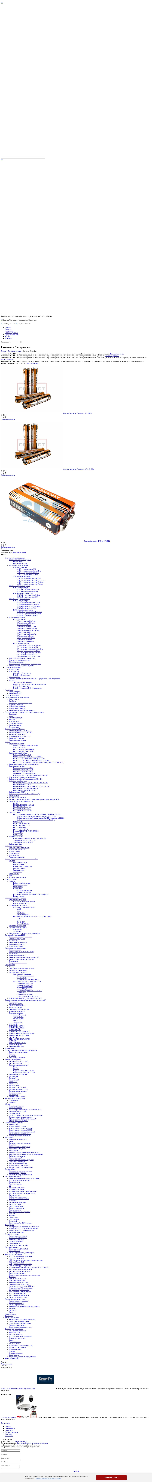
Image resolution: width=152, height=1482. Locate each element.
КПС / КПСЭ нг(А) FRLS (22, 809)
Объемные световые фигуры (19, 1009)
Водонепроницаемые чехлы (19, 1290)
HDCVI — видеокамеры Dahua (28, 589)
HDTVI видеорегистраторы (23, 610)
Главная (8, 327)
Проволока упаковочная (17, 1202)
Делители (12, 1102)
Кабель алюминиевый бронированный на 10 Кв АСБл (36, 816)
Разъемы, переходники (13, 1059)
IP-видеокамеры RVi (24, 640)
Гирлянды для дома (16, 1013)
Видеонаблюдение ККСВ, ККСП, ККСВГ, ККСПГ (31, 786)
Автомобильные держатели (19, 1282)
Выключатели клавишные (18, 1052)
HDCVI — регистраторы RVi (27, 597)
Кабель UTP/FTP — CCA (22, 755)
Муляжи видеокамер (16, 662)
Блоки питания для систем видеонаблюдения (25, 664)
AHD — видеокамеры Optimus (28, 573)
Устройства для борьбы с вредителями (22, 1357)
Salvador (12, 881)
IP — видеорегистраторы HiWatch (29, 645)
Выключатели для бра (17, 944)
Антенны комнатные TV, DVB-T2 (21, 732)
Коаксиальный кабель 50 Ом (23, 768)
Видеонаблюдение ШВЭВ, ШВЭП (25, 788)
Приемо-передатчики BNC (18, 1074)
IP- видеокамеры (19, 619)
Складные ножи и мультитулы (20, 1143)
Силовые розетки (19, 868)
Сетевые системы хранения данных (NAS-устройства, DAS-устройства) (34, 679)
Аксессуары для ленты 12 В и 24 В (29, 991)
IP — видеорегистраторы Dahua (28, 651)
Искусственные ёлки (16, 1046)
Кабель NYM (18, 822)
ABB (19, 909)
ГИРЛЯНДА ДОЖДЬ (16, 1028)
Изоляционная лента (16, 1189)
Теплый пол (9, 1316)
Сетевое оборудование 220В (15, 935)
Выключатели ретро (20, 885)
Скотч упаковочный (16, 1206)
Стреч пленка (14, 1219)
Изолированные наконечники (15, 948)
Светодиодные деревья (17, 1005)
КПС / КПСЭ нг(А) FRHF (22, 810)
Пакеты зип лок (14, 1195)
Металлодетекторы (16, 723)
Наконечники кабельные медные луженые (24, 1178)
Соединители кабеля (16, 1208)
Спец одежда (13, 1217)
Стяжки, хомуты (15, 1210)
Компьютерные (18, 864)
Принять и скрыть (111, 1477)
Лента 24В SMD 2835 (25, 983)
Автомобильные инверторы (19, 1284)
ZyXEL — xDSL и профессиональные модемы (29, 684)
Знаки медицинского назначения (20, 1327)
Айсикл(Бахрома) (19, 1015)
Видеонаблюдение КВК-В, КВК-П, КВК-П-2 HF (30, 783)
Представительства (12, 334)
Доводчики (13, 714)
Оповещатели (14, 699)
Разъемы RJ (13, 1082)
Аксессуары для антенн (17, 740)
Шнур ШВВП (18, 835)
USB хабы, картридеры (17, 1280)
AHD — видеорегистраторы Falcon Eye (31, 580)
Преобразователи (15, 725)
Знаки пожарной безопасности (20, 1323)
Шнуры (7, 1104)
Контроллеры (14, 721)
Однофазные (17, 929)
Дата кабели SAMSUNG (17, 1293)
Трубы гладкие (14, 851)
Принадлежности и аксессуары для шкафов (24, 933)
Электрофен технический (18, 1163)
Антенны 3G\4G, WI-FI (17, 734)
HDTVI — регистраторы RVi (27, 615)
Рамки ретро (17, 888)
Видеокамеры (18, 562)
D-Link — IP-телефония (21, 675)
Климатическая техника (17, 1331)
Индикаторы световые (17, 1057)
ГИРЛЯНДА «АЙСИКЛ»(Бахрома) (21, 1033)
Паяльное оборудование (17, 1173)
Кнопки (12, 719)
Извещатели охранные (17, 706)
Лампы (11, 966)
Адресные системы (16, 705)
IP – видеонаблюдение (17, 617)
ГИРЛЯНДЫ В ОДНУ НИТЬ (19, 1031)
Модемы (12, 680)
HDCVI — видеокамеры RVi (27, 591)
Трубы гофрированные (17, 849)
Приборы (12, 701)
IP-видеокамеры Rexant (25, 641)
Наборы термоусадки (16, 1232)
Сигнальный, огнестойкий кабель (21, 801)
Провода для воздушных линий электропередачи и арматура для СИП (34, 799)
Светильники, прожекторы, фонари (21, 968)
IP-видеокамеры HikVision (26, 621)
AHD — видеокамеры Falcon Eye (29, 571)
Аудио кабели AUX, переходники (21, 1288)
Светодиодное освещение (22, 974)
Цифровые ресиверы (16, 738)
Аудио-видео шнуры (16, 1106)
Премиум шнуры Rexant (17, 1111)
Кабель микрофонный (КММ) (23, 749)
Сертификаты (10, 1428)
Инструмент (9, 1137)
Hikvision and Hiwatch (8, 1417)
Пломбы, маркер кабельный (19, 1199)
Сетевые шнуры (14, 1113)
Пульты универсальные (17, 1347)
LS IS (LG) (21, 913)
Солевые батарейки (16, 1241)
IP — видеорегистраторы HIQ (27, 647)
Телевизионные (18, 870)
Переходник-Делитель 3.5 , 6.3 (24, 1072)
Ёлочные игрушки (15, 1044)
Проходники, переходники (22, 866)
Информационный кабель (18, 753)
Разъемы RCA (14, 1080)
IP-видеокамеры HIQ (24, 632)
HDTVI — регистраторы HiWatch (29, 614)
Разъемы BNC (14, 1076)
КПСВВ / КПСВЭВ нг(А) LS (23, 805)
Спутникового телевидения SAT (24, 773)
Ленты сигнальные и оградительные (22, 1193)
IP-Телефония (14, 671)
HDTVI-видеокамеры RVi (26, 608)
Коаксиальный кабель (17, 766)
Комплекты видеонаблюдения (19, 660)
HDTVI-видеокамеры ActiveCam (28, 606)
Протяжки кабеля (15, 1204)
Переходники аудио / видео (18, 1065)
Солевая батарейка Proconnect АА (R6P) (77, 413)
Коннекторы (13, 940)
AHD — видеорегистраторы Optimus (30, 582)
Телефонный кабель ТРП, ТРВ (24, 840)
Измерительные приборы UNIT (20, 1134)
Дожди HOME (18, 1017)
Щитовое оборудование (17, 900)
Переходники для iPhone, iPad (19, 1271)
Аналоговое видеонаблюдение (20, 560)
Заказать (76, 1471)
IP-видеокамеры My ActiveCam (28, 630)
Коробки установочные (17, 877)
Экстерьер (12, 1310)
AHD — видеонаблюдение (18, 565)
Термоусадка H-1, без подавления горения (24, 1227)
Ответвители (13, 1100)
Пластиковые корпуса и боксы (24, 901)
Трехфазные (17, 931)
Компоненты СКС (11, 1048)
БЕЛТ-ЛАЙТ (13, 1024)
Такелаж (12, 1214)
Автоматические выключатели (24, 907)
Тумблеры (12, 1056)
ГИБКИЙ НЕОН (15, 1030)
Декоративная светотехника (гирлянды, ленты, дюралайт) (25, 1000)
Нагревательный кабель (17, 797)
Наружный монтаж (24, 892)
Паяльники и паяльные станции (20, 1171)
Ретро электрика (11, 879)
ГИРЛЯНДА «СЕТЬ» (16, 1026)
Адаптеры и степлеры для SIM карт (21, 1286)
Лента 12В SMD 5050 (25, 985)
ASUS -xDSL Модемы (21, 686)
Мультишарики (18, 1018)
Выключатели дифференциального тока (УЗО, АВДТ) (32, 916)
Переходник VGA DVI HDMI (23, 1070)
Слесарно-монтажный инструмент (21, 1160)
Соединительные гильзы (18, 963)
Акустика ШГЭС (19, 747)
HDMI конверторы (15, 1108)
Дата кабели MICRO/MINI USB (20, 1292)
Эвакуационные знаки (17, 1325)
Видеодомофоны (15, 692)
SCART (16, 1069)
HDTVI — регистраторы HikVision (29, 612)
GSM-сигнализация (12, 695)
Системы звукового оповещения (20, 703)
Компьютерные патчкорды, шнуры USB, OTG (25, 1109)
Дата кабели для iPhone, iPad (19, 1295)
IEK (18, 911)
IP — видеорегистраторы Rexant (28, 656)
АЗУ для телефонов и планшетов (20, 1256)
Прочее (11, 1312)
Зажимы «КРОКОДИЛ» (17, 1096)
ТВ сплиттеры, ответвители (15, 1098)
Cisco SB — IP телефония (22, 673)
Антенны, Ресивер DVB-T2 (15, 729)
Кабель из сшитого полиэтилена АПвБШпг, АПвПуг (36, 820)
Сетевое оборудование (13, 667)
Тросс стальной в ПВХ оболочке (20, 1223)
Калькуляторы (14, 1355)
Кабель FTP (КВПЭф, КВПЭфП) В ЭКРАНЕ (29, 758)
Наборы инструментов (17, 1156)
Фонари (12, 1351)
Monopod (12, 1277)
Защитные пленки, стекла (18, 1297)
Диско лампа (13, 1002)
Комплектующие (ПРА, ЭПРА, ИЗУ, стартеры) (25, 998)
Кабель (7, 742)
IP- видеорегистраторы (21, 643)
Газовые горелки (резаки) (18, 1139)
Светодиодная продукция (18, 972)
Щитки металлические (21, 903)
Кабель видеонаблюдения (18, 781)
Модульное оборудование (18, 905)
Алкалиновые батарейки (18, 1238)
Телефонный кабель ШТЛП (23, 842)
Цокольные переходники (18, 942)
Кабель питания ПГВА (17, 792)
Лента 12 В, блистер (24, 989)
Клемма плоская (15, 950)
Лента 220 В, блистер (24, 994)
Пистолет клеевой (15, 1158)
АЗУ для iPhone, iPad (16, 1258)
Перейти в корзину (19, 552)
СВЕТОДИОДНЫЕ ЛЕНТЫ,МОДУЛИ (27, 981)
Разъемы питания (15, 1093)
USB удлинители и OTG (17, 1279)
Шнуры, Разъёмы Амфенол (18, 1121)
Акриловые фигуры (16, 1004)
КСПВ (15, 803)
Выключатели (14, 874)
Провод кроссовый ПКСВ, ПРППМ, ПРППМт (29, 838)
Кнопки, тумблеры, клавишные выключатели (21, 1050)
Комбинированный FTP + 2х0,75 (24, 790)
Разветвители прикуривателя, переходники (24, 1275)
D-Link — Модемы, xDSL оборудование (27, 688)
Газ (10, 1186)
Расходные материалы (13, 1176)
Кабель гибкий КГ (19, 827)
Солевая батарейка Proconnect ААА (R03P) (78, 469)
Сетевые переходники (17, 939)
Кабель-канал (14, 855)
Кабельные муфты (15, 844)
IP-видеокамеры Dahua (25, 636)
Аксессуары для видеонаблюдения (21, 666)
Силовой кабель (14, 812)
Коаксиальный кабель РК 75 (23, 771)
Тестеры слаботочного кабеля (19, 1135)
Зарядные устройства (16, 1305)
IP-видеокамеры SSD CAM (27, 627)
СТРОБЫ (12, 1041)
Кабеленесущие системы (13, 846)
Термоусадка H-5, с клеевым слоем (21, 1230)
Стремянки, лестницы (17, 1162)
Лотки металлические (17, 857)
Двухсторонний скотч (17, 1188)
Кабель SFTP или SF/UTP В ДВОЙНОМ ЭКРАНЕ (31, 760)
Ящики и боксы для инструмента (21, 1167)
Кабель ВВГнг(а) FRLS (21, 825)
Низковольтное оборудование (15, 898)
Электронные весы (16, 1353)
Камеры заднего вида (16, 1303)
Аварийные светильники (18, 970)
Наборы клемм (14, 953)
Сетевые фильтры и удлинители (20, 937)
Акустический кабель (16, 744)
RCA (15, 1067)
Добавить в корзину (8, 419)
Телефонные (17, 872)
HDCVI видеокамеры (20, 588)
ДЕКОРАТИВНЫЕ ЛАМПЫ (19, 1039)
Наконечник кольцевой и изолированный (24, 957)
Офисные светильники (25, 976)
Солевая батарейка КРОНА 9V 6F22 (97, 541)
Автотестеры (13, 1124)
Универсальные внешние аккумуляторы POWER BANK (29, 1267)
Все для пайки (10, 1169)
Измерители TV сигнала (17, 1126)
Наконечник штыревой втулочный (21, 959)
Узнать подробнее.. (117, 354)
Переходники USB (15, 1063)
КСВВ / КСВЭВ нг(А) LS (22, 807)
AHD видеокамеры (20, 567)
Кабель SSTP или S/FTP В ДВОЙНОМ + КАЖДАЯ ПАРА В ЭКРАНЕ (38, 762)
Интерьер (12, 1308)
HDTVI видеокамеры (20, 601)
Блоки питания (14, 1251)
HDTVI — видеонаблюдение (19, 599)
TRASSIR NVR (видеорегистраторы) (22, 658)
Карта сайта (9, 1436)
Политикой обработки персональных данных (48, 1478)
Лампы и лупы (14, 1344)
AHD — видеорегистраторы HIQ (29, 578)
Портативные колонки (17, 1273)
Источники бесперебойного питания (22, 710)
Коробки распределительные (19, 848)
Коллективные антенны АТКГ (20, 736)
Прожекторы (21, 978)
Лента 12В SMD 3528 (25, 987)
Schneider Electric (23, 914)
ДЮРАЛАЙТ (14, 1037)
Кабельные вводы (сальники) (19, 1180)
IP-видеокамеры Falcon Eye (27, 634)
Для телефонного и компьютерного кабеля (24, 1152)
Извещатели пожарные (17, 708)
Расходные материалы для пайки (20, 1175)
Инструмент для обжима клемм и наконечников (26, 1154)
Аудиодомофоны (15, 693)
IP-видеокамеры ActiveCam (27, 628)
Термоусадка (9, 1225)
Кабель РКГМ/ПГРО (20, 829)
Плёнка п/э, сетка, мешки (18, 1197)
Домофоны (9, 690)
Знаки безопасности (12, 1318)
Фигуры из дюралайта (17, 1011)
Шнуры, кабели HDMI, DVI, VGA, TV (23, 1119)
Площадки (13, 1201)
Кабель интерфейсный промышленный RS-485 (25, 779)
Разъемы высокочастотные (18, 1089)
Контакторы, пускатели (17, 926)
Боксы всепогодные (16, 946)
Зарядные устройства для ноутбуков (21, 1253)
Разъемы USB (14, 1085)
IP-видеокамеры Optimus (26, 638)
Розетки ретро (18, 887)
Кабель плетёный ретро (21, 883)
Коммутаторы (14, 669)
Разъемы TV (13, 1083)
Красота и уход (14, 1332)
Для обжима (13, 1150)
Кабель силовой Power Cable (23, 751)
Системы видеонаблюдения (15, 558)
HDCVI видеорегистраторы (23, 593)
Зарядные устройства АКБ (18, 1245)
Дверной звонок (15, 1342)
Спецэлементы (14, 1243)
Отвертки (12, 1145)
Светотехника (10, 965)
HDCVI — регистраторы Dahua (28, 595)
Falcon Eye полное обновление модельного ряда (18, 1389)
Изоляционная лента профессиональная (23, 1191)
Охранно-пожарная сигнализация (17, 697)
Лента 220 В (21, 992)
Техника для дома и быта (14, 1329)
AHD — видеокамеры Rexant (27, 575)
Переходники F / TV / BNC (18, 1061)
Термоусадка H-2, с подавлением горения (23, 1228)
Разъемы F (12, 1078)
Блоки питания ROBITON (18, 1249)
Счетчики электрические (18, 927)
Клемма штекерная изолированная (21, 952)
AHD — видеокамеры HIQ (26, 569)
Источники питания (12, 1247)
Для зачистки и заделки (17, 1149)
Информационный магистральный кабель (24, 764)
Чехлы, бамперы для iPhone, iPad (20, 1269)
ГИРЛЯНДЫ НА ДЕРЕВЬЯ (19, 1035)
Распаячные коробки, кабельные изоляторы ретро (30, 894)
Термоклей (13, 1221)
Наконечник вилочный (17, 955)
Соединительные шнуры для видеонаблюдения (25, 1115)
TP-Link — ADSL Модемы (22, 682)
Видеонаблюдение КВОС (22, 784)
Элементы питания (14, 351)
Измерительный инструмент (19, 1165)
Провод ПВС (18, 833)
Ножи (11, 1141)
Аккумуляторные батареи (18, 1236)
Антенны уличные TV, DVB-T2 (20, 731)
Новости (8, 329)
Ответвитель (13, 961)
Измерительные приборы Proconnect (22, 1132)
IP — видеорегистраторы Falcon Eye (30, 649)
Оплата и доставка (11, 333)
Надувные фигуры (15, 1007)
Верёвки (12, 1215)
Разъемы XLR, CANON (17, 1087)
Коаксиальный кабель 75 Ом (23, 770)
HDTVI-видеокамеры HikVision (28, 602)
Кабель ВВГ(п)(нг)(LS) (21, 823)
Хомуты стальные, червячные (19, 1212)
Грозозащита (13, 1095)
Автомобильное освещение (18, 1301)
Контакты (8, 338)
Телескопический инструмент (19, 1147)
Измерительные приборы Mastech (21, 1128)
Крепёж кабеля (14, 1182)
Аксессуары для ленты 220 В (27, 996)
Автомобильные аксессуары (15, 1299)
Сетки (15, 1020)
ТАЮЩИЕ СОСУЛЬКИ (17, 1043)
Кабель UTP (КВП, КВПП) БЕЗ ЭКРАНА (28, 757)
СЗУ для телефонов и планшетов (20, 1264)
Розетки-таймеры (15, 1349)
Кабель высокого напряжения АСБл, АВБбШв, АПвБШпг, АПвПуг (37, 814)
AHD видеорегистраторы (22, 576)
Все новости (5, 1423)
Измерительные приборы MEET (20, 1130)
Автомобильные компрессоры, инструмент (24, 1306)
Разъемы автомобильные (18, 1091)
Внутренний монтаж (24, 890)
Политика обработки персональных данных (32, 1443)
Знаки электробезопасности (19, 1321)
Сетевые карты (14, 677)
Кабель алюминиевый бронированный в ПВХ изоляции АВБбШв (40, 818)
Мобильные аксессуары (13, 1254)
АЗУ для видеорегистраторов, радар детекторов (26, 1260)
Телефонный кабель (16, 836)
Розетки (12, 861)
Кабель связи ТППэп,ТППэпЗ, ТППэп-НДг (24, 794)
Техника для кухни (16, 1334)
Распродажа (9, 331)
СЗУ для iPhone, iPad (16, 1262)
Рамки (11, 875)
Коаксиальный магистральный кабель (22, 777)
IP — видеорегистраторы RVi (27, 654)
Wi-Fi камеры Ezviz (24, 625)
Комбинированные (20, 862)
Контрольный (14, 796)
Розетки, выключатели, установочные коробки (21, 859)
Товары (3, 351)
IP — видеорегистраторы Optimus (29, 653)
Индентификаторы (15, 718)
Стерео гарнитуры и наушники (20, 1266)
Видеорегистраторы (20, 563)
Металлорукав (14, 853)
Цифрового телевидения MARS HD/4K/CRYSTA (30, 775)
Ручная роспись (18, 896)
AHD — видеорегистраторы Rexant (29, 584)
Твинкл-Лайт (18, 1022)
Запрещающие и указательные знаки (22, 1319)
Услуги (7, 336)
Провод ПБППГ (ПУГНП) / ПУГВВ (26, 831)
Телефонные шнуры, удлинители (20, 1117)
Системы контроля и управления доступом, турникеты (24, 712)
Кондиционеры (10, 1314)
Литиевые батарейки (16, 1240)
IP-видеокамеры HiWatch (26, 623)
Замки (11, 716)
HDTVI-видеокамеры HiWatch (28, 604)
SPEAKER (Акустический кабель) (25, 745)
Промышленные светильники (27, 979)
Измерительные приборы (14, 1122)
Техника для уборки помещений (20, 1336)
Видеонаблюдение (21, 1441)
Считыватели (14, 727)
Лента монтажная (15, 1184)
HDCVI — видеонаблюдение (19, 586)
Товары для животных (17, 1338)
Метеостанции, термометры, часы (21, 1345)
